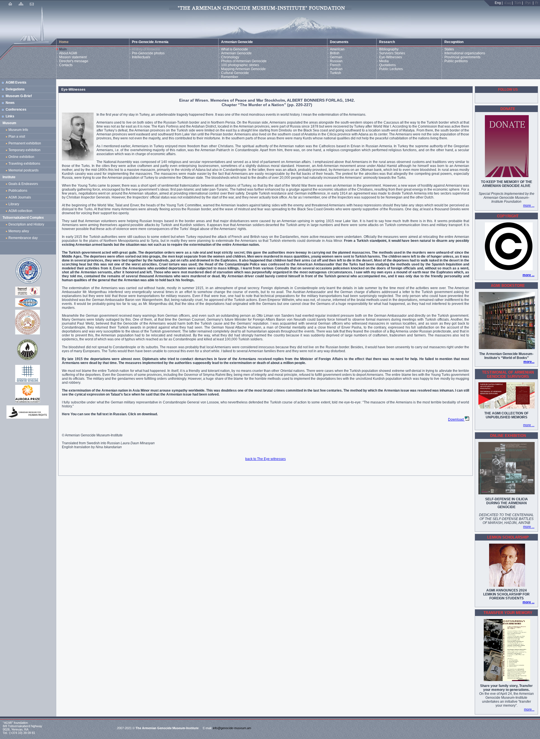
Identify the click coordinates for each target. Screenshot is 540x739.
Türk (517, 3)
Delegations (15, 89)
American (337, 49)
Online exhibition (22, 157)
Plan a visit (16, 137)
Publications (17, 191)
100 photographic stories (240, 65)
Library (13, 204)
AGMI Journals (20, 197)
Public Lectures (391, 69)
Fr (536, 3)
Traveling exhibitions (25, 164)
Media (384, 61)
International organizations (464, 53)
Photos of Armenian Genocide (244, 61)
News (10, 103)
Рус (528, 3)
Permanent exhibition (24, 143)
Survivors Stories (392, 53)
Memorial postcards (24, 170)
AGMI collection (20, 211)
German (336, 57)
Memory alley (18, 231)
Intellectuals (141, 57)
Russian (336, 61)
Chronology (230, 57)
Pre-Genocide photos (148, 53)
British (334, 53)
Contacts (66, 65)
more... (528, 362)
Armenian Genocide (236, 53)
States (449, 49)
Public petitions (456, 61)
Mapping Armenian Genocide (243, 69)
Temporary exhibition (24, 150)
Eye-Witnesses (390, 57)
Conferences (16, 109)
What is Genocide (234, 49)
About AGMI (68, 53)
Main (63, 49)
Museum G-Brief (19, 96)
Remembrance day (23, 238)
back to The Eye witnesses (265, 459)
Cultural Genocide (235, 73)
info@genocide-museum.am (232, 728)
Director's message (73, 61)
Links (10, 116)
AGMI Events (16, 82)
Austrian (336, 69)
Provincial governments (462, 57)
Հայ (507, 3)
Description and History (26, 224)
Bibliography (389, 49)
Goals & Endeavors (23, 184)
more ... (528, 205)
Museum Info (18, 130)
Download (456, 419)
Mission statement (73, 57)
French (335, 65)
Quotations (387, 65)
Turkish (335, 73)
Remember (229, 77)
